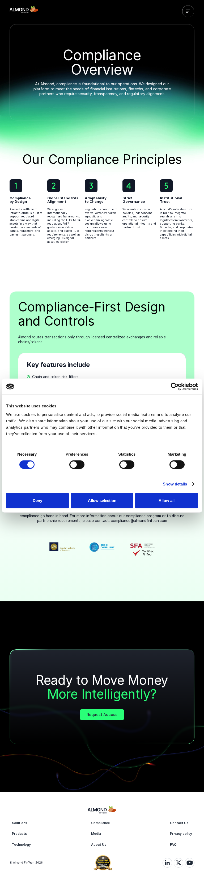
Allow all (167, 500)
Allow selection (102, 500)
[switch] (76, 464)
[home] (24, 11)
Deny (37, 500)
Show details (175, 484)
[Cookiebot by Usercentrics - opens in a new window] (174, 387)
